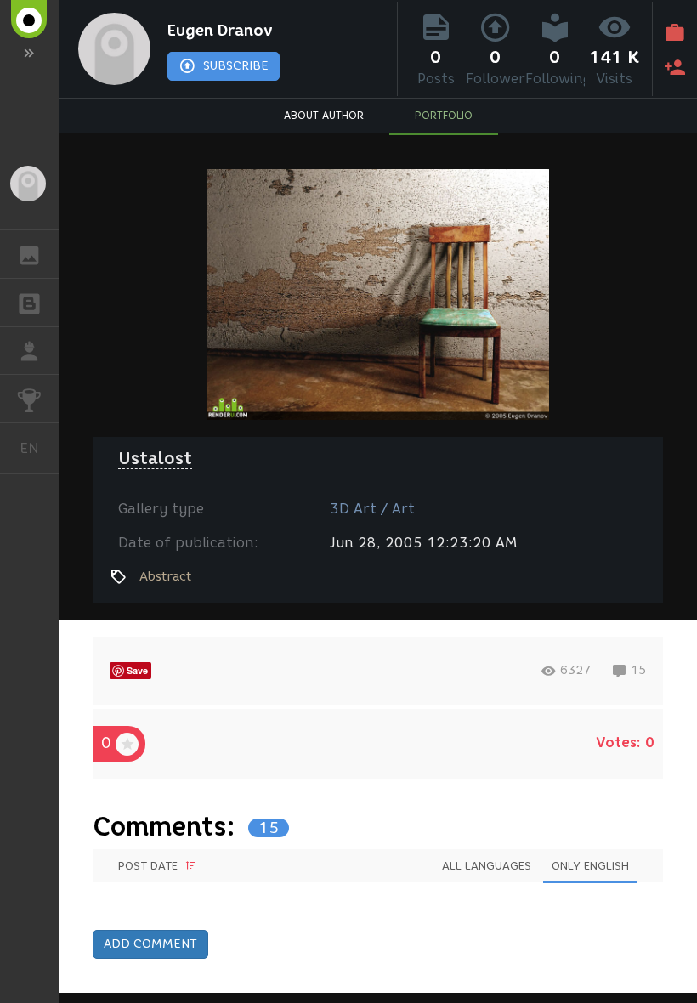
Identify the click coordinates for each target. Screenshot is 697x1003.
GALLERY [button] (29, 254)
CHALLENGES (29, 398)
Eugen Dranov (220, 30)
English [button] (39, 447)
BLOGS (29, 302)
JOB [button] (29, 351)
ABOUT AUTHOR (324, 115)
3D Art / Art (372, 509)
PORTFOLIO (444, 115)
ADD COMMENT (150, 944)
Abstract (165, 576)
